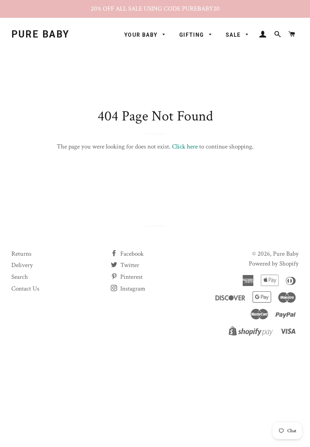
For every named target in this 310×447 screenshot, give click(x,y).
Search (19, 277)
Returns (21, 254)
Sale (234, 35)
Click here (185, 146)
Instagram (132, 288)
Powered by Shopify (274, 263)
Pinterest (131, 277)
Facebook (131, 254)
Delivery (22, 265)
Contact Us (25, 288)
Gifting (192, 35)
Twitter (129, 265)
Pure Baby (40, 34)
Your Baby (141, 35)
